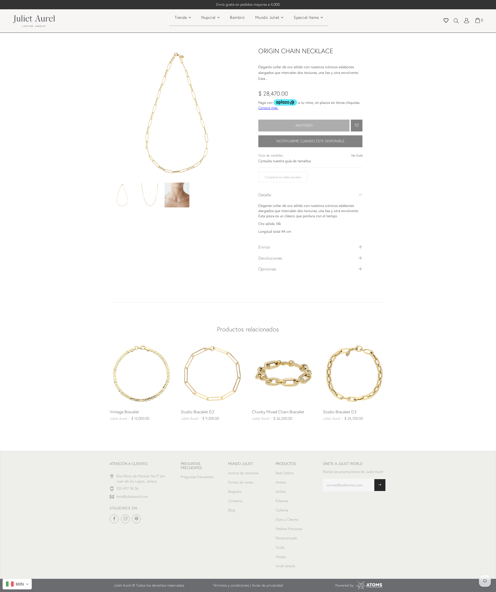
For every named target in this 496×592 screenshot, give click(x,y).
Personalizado (286, 538)
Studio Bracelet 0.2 (197, 411)
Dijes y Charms (287, 519)
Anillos (281, 491)
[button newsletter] (379, 485)
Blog (231, 510)
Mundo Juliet (267, 17)
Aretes (281, 482)
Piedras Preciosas (289, 528)
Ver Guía (356, 155)
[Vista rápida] (116, 348)
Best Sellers (284, 473)
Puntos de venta (240, 482)
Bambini (237, 17)
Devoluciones (270, 258)
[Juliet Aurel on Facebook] (114, 519)
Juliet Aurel (118, 418)
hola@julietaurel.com (132, 496)
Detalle (264, 194)
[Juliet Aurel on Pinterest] (136, 519)
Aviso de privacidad (267, 585)
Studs (280, 547)
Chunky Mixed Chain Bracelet (278, 411)
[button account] (466, 20)
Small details (285, 566)
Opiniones (267, 268)
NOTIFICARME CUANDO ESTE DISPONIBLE (310, 141)
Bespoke (234, 491)
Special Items (306, 17)
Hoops (281, 556)
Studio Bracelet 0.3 (340, 411)
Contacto (235, 500)
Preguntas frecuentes (197, 476)
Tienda (181, 17)
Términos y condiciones (231, 585)
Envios (264, 247)
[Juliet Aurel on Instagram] (125, 519)
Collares (282, 510)
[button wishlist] (446, 21)
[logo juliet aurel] (34, 20)
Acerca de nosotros (243, 473)
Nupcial (208, 17)
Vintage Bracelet (124, 411)
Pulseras (282, 500)
